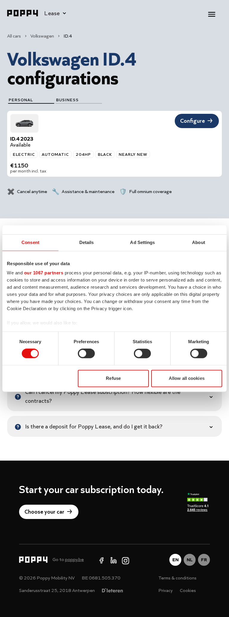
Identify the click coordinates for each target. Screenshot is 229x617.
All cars (14, 36)
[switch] (86, 353)
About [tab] (198, 242)
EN (175, 559)
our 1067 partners (44, 272)
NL (190, 559)
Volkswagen (42, 36)
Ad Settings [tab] (142, 242)
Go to (68, 559)
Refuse (113, 378)
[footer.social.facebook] (101, 559)
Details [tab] (86, 242)
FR (204, 559)
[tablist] (55, 100)
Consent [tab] (30, 242)
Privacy (165, 590)
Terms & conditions (177, 578)
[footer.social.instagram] (125, 559)
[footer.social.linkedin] (113, 559)
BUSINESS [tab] (67, 99)
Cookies (188, 590)
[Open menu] (212, 13)
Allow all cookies (187, 378)
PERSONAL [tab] (21, 99)
